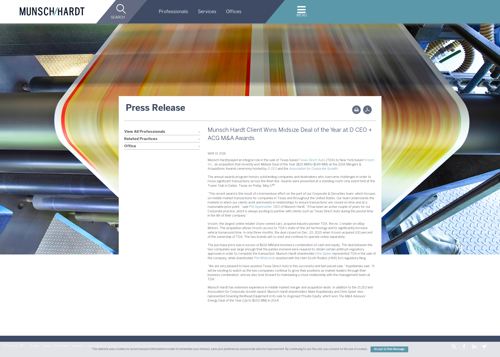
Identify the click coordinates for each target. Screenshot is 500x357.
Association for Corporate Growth (313, 168)
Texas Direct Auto (312, 160)
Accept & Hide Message (389, 349)
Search (118, 17)
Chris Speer (323, 253)
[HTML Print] (356, 109)
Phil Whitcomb (264, 258)
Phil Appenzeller (260, 206)
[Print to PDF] (367, 109)
